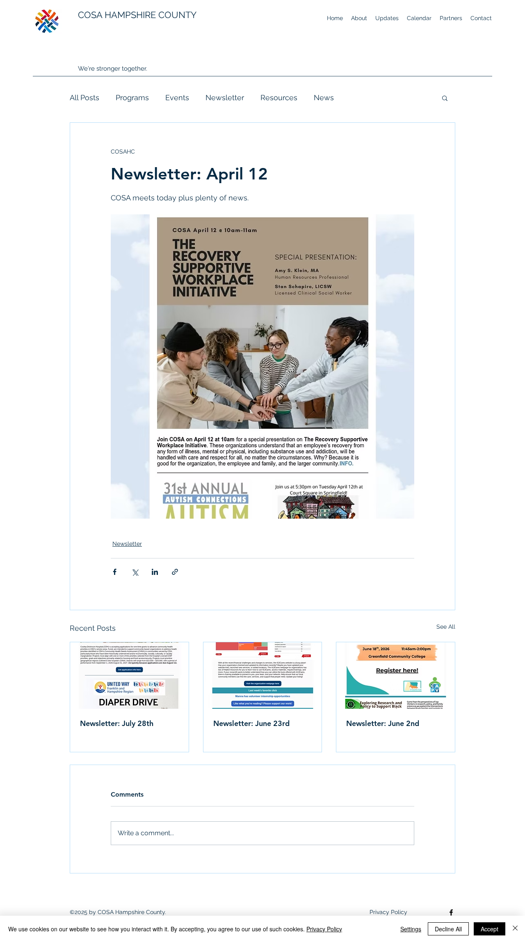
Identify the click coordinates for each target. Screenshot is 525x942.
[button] (445, 97)
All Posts (84, 97)
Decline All (448, 929)
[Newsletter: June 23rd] (262, 675)
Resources (278, 97)
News (324, 97)
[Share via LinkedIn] (155, 572)
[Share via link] (175, 572)
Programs (132, 97)
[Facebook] (451, 912)
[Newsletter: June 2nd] (395, 675)
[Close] (515, 928)
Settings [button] (410, 929)
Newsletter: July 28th (116, 723)
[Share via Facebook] (115, 572)
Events (177, 97)
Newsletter (224, 97)
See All (445, 626)
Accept (489, 929)
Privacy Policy (324, 929)
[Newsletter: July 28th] (129, 675)
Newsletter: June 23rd (251, 723)
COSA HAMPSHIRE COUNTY (137, 14)
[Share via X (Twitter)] (135, 572)
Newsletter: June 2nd (382, 723)
